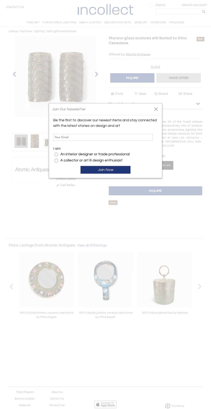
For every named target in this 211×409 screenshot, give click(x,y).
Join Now (105, 170)
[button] (156, 109)
